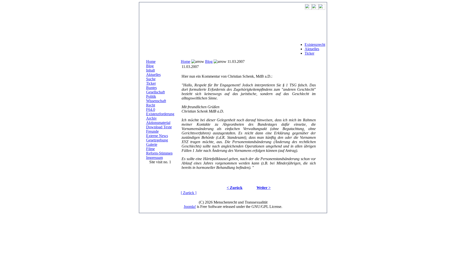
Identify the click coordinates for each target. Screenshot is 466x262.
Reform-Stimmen (159, 153)
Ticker (309, 53)
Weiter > (264, 188)
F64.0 (150, 109)
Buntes (151, 88)
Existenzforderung (160, 114)
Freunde (152, 131)
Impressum (154, 158)
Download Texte (159, 127)
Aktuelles (312, 49)
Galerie (151, 144)
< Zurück (234, 188)
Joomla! (190, 207)
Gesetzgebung (157, 140)
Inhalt (150, 70)
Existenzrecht (315, 44)
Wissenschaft (156, 101)
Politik (151, 96)
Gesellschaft (155, 92)
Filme (150, 149)
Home (151, 61)
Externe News (157, 136)
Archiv (151, 118)
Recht (150, 105)
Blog (150, 66)
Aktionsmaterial (158, 123)
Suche (151, 79)
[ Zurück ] (188, 193)
